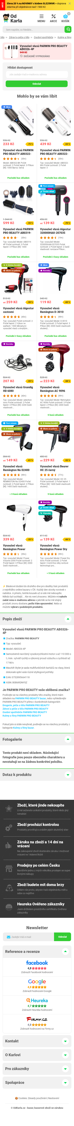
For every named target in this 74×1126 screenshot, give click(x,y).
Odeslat (37, 83)
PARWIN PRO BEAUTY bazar (30, 698)
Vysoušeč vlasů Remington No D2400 (16, 468)
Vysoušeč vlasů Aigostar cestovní (18, 310)
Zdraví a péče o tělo (19, 37)
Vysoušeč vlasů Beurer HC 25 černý (54, 468)
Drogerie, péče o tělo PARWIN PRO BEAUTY (26, 705)
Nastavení (53, 1098)
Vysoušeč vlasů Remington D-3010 (52, 310)
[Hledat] (68, 29)
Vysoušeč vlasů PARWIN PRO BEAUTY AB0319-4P (18, 233)
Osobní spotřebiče (43, 37)
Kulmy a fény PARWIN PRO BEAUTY (22, 715)
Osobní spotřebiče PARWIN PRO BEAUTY (25, 712)
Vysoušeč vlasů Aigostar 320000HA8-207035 (55, 231)
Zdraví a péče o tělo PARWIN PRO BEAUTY (25, 708)
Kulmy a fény (64, 37)
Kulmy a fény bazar (23, 727)
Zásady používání (37, 1098)
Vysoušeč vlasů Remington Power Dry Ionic (53, 549)
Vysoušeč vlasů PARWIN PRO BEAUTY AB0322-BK (18, 154)
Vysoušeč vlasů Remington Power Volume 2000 (14, 549)
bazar (30, 1107)
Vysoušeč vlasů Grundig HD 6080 (18, 389)
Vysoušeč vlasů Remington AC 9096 (52, 389)
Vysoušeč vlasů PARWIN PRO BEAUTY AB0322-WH (55, 154)
